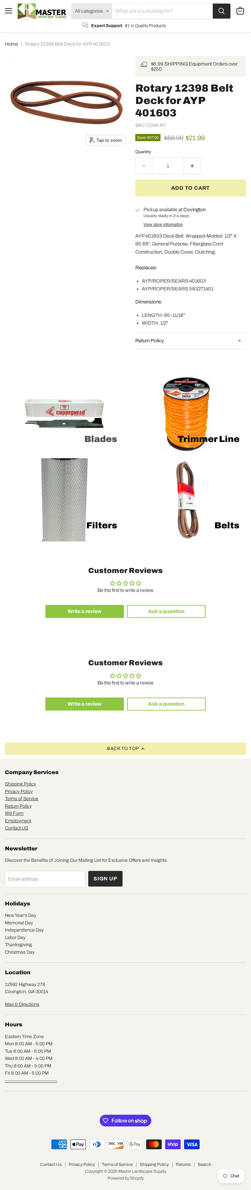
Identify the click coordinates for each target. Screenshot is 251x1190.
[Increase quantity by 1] (192, 165)
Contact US (16, 828)
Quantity (143, 151)
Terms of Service (21, 798)
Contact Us (50, 1164)
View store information (163, 224)
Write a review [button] (85, 611)
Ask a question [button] (166, 611)
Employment (18, 820)
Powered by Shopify (126, 1178)
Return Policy (18, 806)
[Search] (221, 11)
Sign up (105, 878)
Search (204, 1164)
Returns (183, 1164)
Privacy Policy (19, 791)
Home (11, 44)
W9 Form (14, 813)
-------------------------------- (31, 1080)
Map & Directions (22, 1004)
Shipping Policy (20, 784)
